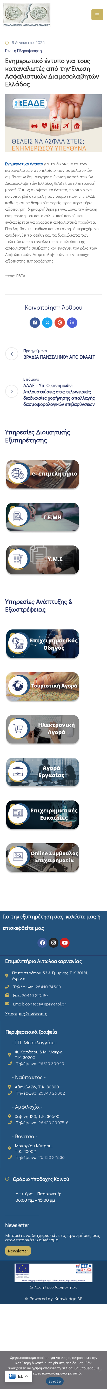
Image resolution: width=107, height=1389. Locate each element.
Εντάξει (55, 1381)
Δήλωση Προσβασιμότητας (53, 1286)
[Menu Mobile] (97, 14)
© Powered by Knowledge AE (54, 1298)
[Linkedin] (72, 322)
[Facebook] (35, 322)
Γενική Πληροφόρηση (23, 50)
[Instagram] (53, 943)
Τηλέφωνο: (37, 987)
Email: (39, 1004)
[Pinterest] (60, 322)
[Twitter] (47, 322)
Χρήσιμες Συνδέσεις (26, 1013)
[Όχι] (100, 1370)
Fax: (30, 995)
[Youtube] (65, 943)
